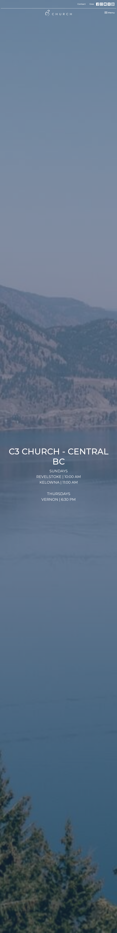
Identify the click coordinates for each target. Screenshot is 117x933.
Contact (81, 4)
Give (91, 4)
